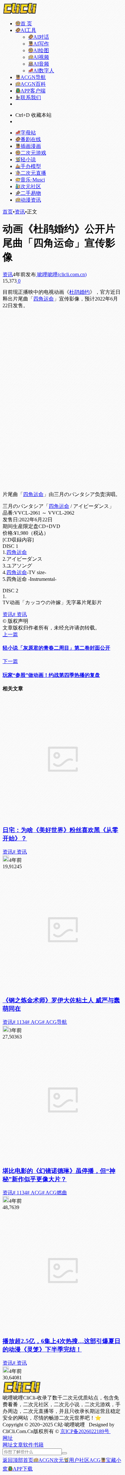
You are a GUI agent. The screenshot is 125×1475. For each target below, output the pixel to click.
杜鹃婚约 (79, 292)
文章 (18, 1444)
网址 (8, 1444)
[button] (8, 1438)
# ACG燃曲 (54, 1192)
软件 (28, 1444)
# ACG (34, 1022)
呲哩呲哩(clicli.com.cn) (61, 274)
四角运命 (43, 298)
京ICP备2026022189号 (85, 1431)
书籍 (38, 1444)
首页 (8, 211)
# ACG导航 (54, 1022)
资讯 (20, 211)
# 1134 (20, 1022)
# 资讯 (20, 614)
